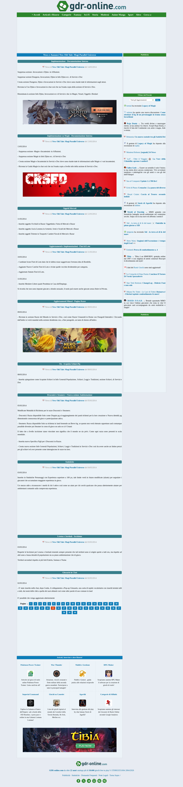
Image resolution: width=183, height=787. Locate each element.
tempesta (130, 232)
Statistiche (76, 775)
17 (111, 604)
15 (100, 604)
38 (64, 612)
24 (47, 608)
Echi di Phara (131, 188)
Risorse (79, 657)
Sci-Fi (87, 14)
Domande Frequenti (89, 775)
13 (89, 604)
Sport (130, 14)
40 (75, 612)
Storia (95, 14)
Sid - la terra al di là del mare (139, 223)
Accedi (36, 14)
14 (94, 604)
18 (116, 604)
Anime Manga (118, 14)
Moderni (105, 14)
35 (108, 608)
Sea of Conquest (132, 181)
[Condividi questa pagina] (105, 782)
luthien (137, 205)
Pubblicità (145, 55)
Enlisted (129, 250)
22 (36, 608)
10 (73, 604)
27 (64, 608)
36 (113, 608)
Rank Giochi (139, 267)
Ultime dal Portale (145, 95)
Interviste (67, 657)
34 (102, 608)
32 (91, 608)
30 (80, 608)
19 (20, 608)
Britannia (130, 137)
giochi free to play (102, 770)
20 (26, 608)
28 (69, 608)
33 (97, 608)
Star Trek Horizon (134, 283)
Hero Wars (131, 241)
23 (42, 608)
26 (58, 608)
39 (69, 612)
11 (78, 604)
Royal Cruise (133, 194)
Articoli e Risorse (51, 14)
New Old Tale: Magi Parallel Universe (68, 67)
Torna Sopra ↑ (115, 775)
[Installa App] (94, 782)
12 (83, 604)
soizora (129, 112)
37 (119, 608)
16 (105, 604)
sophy (137, 146)
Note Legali (103, 775)
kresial (129, 106)
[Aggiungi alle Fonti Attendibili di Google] (100, 782)
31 (86, 608)
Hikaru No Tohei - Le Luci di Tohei (141, 292)
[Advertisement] (91, 34)
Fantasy (77, 14)
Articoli (60, 657)
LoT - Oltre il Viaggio (137, 159)
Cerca (147, 14)
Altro (138, 14)
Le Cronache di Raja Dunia (137, 274)
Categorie (66, 14)
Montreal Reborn (133, 152)
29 (75, 608)
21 (31, 608)
